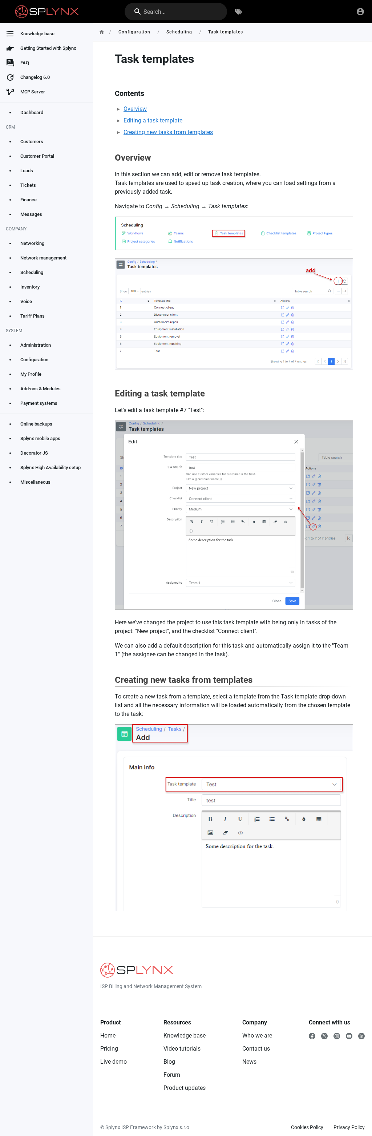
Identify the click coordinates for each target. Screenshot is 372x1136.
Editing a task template (153, 120)
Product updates (184, 1087)
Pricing (109, 1048)
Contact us (256, 1048)
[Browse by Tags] (238, 11)
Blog (169, 1061)
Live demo (113, 1061)
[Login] (360, 11)
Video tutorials (182, 1048)
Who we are (257, 1035)
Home (108, 1035)
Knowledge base (184, 1035)
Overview (135, 108)
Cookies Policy (307, 1127)
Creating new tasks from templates (168, 132)
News (249, 1061)
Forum (171, 1074)
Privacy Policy (349, 1127)
